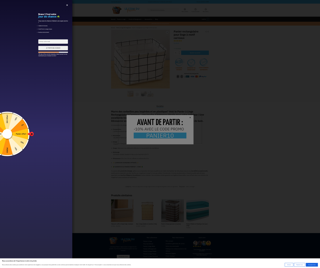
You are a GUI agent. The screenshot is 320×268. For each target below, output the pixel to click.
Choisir (289, 264)
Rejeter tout (299, 264)
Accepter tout (311, 264)
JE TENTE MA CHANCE (53, 48)
